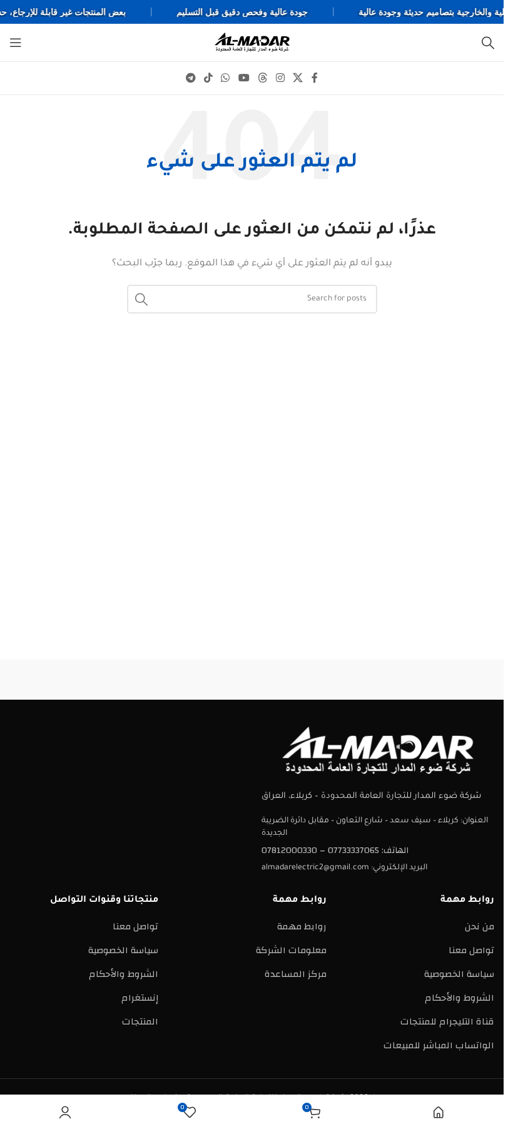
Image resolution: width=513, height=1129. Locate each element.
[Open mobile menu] (15, 42)
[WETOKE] (437, 680)
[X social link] (298, 78)
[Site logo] (252, 42)
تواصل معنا (471, 950)
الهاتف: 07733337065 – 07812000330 (335, 850)
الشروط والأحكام (459, 997)
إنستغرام (139, 997)
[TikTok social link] (208, 78)
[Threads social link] (262, 78)
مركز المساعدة (296, 974)
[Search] (487, 42)
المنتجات (140, 1021)
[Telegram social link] (190, 78)
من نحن (479, 926)
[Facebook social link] (314, 78)
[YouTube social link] (243, 78)
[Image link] (378, 750)
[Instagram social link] (280, 78)
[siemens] (313, 680)
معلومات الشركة (291, 950)
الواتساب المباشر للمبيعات (438, 1045)
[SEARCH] (141, 299)
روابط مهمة (302, 926)
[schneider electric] (66, 680)
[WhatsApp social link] (225, 78)
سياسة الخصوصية (459, 974)
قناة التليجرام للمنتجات (447, 1021)
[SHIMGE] (189, 680)
